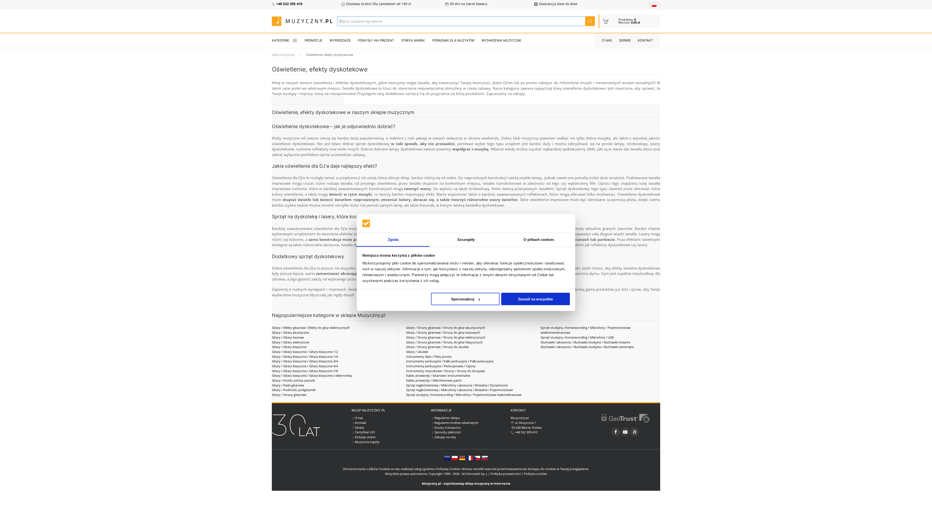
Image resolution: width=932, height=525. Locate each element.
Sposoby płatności (447, 432)
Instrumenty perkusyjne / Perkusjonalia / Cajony (441, 366)
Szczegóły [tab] (466, 239)
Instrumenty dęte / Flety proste (428, 356)
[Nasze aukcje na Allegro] (634, 432)
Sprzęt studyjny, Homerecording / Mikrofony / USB (577, 337)
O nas (607, 40)
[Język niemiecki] (462, 457)
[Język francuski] (470, 457)
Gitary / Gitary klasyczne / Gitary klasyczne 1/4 (305, 356)
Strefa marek (413, 40)
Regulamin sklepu (447, 418)
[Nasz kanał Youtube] (625, 432)
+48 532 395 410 (525, 432)
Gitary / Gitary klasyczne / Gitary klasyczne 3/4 (305, 361)
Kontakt (645, 40)
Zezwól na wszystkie (535, 299)
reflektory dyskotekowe (610, 244)
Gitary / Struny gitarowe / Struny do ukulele (437, 347)
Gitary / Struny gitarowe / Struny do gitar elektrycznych (445, 337)
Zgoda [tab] (393, 239)
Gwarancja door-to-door (558, 4)
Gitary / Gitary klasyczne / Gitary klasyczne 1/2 (305, 352)
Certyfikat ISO (365, 432)
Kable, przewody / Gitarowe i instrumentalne (438, 375)
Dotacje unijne (365, 437)
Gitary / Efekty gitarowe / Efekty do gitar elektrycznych (311, 327)
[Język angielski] (447, 457)
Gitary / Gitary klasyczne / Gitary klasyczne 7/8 (305, 371)
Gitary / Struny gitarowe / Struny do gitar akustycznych (445, 327)
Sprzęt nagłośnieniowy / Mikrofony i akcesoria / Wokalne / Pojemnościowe (459, 390)
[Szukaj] (590, 21)
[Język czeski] (477, 457)
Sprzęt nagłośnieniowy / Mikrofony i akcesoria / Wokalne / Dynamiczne (457, 385)
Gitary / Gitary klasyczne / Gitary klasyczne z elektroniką (312, 375)
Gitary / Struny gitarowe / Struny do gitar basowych (443, 332)
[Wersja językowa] (654, 4)
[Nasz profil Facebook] (615, 432)
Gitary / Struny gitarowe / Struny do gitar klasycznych (444, 342)
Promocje (313, 40)
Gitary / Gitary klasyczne (289, 347)
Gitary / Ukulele (417, 352)
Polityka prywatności (506, 474)
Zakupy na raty (445, 437)
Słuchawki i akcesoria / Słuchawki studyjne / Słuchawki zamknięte (587, 347)
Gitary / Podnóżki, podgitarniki (294, 390)
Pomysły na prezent (376, 40)
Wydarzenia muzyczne (501, 40)
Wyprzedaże (340, 40)
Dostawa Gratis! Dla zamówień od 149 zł (378, 4)
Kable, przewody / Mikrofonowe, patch (434, 380)
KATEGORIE (280, 40)
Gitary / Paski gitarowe (288, 385)
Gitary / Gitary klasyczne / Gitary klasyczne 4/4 (305, 366)
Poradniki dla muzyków (453, 40)
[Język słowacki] (485, 457)
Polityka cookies (535, 474)
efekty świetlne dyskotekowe (636, 268)
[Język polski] (455, 457)
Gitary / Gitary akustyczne (290, 332)
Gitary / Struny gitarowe (289, 395)
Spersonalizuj (462, 299)
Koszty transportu (447, 427)
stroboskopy (479, 188)
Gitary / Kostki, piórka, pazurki (293, 380)
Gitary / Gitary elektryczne (290, 342)
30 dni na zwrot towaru (468, 4)
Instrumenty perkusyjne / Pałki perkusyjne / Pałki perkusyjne (449, 361)
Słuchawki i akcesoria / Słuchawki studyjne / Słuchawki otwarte (585, 342)
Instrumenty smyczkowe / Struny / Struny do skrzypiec (445, 371)
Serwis (625, 40)
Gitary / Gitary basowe (288, 337)
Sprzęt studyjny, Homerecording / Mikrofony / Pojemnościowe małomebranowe (464, 395)
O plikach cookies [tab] (539, 239)
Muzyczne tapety (367, 442)
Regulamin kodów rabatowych (456, 422)
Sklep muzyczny (283, 54)
